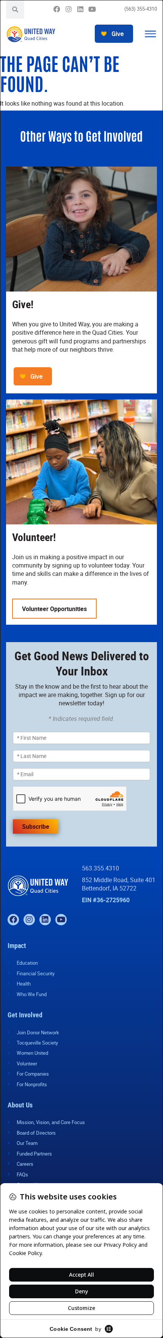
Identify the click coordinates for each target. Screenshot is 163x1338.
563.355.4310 (100, 868)
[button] (150, 34)
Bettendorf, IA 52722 (109, 888)
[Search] (15, 9)
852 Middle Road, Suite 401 (118, 880)
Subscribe (35, 826)
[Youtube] (92, 9)
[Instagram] (68, 9)
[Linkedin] (80, 9)
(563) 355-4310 (140, 8)
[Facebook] (57, 9)
